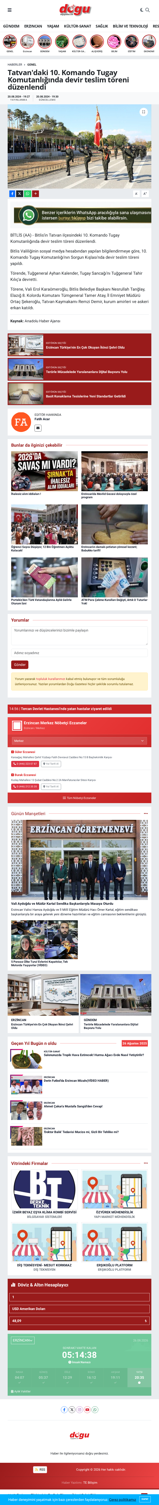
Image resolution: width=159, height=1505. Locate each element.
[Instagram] (79, 1409)
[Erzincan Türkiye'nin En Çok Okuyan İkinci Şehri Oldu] (43, 995)
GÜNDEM (11, 26)
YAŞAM (53, 26)
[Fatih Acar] (21, 422)
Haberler (15, 64)
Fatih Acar (42, 419)
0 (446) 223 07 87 (27, 763)
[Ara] (147, 10)
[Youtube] (87, 1409)
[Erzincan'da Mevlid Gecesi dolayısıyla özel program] (114, 471)
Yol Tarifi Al (52, 763)
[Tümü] (146, 1163)
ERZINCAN (33, 26)
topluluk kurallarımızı (51, 679)
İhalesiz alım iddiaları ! (26, 494)
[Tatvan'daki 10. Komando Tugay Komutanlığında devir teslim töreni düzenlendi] (80, 146)
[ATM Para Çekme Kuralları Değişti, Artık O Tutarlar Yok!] (114, 577)
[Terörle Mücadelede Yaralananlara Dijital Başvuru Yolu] (115, 995)
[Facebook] (64, 1409)
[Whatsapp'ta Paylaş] (27, 193)
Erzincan (18, 1020)
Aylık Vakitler (22, 1391)
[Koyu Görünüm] (141, 10)
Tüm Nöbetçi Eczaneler (81, 798)
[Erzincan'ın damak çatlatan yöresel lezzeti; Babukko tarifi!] (114, 524)
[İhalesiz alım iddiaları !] (44, 471)
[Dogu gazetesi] (76, 10)
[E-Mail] (38, 428)
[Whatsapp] (95, 1409)
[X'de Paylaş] (19, 193)
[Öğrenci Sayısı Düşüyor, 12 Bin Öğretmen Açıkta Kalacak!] (44, 524)
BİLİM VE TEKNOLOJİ (130, 26)
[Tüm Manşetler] (146, 813)
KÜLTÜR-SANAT (77, 26)
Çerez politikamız (122, 1500)
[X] (72, 1409)
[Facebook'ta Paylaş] (12, 193)
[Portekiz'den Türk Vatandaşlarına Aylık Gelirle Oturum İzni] (44, 577)
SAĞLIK (102, 26)
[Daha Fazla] (35, 193)
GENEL (31, 64)
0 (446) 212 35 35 (27, 786)
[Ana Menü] (10, 10)
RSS (42, 1469)
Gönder (20, 665)
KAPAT (145, 1499)
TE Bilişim (90, 1483)
